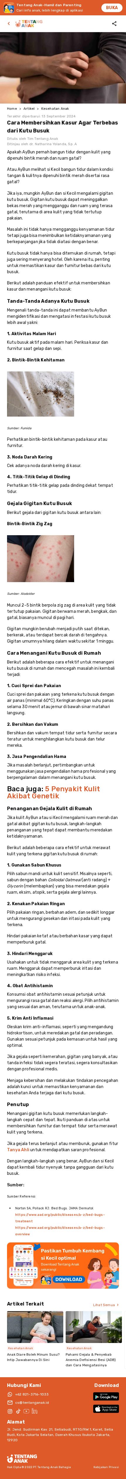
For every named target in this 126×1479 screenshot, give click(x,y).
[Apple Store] (106, 1409)
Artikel (29, 109)
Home (12, 109)
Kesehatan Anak (55, 109)
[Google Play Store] (106, 1396)
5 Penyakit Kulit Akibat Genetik (53, 792)
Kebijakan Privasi (106, 1467)
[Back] (10, 23)
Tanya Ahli (18, 1149)
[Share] (114, 23)
